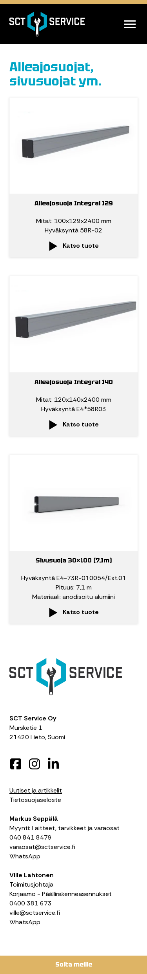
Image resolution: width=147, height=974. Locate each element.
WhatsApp (24, 856)
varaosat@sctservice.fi (42, 847)
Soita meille (73, 964)
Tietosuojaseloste (35, 800)
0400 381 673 (30, 903)
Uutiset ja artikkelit (35, 790)
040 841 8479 (30, 837)
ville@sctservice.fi (34, 913)
